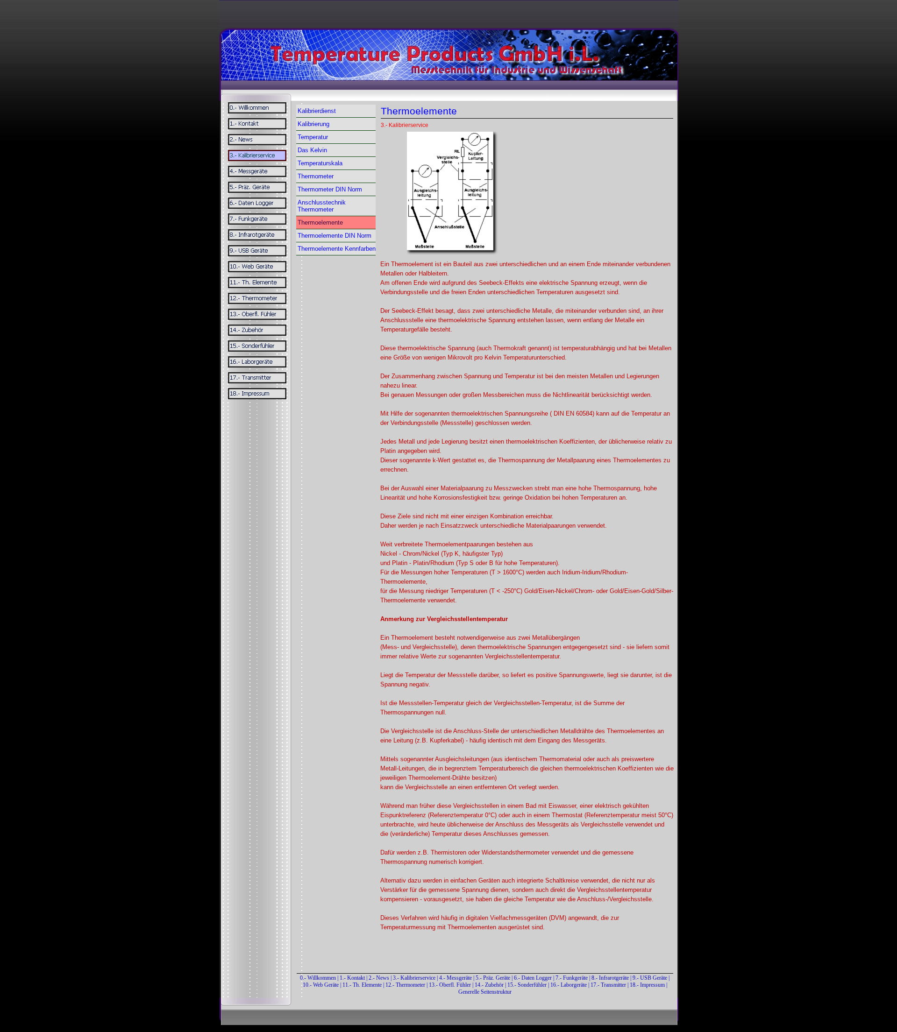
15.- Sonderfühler (527, 985)
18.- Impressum (647, 985)
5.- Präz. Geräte (493, 978)
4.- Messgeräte (455, 978)
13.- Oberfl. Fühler (450, 985)
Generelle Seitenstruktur (485, 992)
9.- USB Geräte (650, 978)
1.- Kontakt (352, 978)
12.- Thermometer (405, 985)
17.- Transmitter (608, 985)
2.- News (379, 978)
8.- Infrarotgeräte (610, 978)
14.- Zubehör (490, 985)
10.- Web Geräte (321, 985)
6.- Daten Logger (533, 978)
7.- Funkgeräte (571, 978)
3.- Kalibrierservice (415, 978)
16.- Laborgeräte (568, 985)
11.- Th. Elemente (362, 985)
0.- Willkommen (318, 978)
